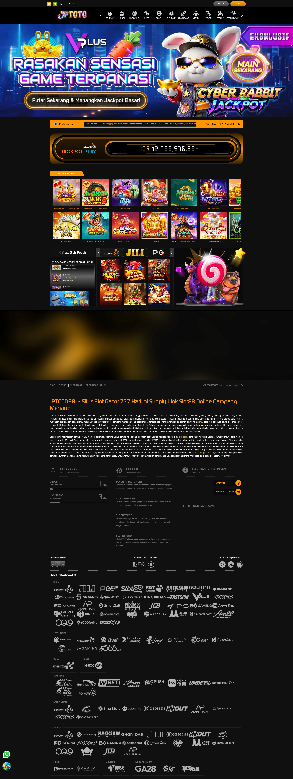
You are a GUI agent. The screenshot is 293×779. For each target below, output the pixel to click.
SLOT (52, 385)
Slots (122, 18)
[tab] (111, 252)
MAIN (68, 192)
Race (146, 18)
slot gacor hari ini (206, 452)
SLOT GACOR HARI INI (96, 385)
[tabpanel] (146, 70)
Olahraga (171, 18)
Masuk (221, 4)
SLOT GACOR (76, 385)
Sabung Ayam (233, 18)
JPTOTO (57, 415)
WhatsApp (220, 483)
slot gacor (183, 437)
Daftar (238, 4)
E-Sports (220, 18)
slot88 (200, 422)
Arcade (196, 18)
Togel (159, 18)
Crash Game (183, 18)
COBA (113, 266)
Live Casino (134, 18)
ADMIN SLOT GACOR (225, 491)
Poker (208, 18)
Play (90, 151)
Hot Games (109, 18)
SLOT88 (62, 385)
